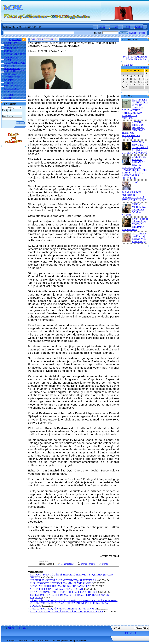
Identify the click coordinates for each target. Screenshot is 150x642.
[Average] (44, 561)
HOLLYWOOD (11, 88)
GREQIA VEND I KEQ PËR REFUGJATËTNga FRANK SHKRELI (63, 608)
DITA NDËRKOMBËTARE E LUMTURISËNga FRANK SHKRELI (63, 592)
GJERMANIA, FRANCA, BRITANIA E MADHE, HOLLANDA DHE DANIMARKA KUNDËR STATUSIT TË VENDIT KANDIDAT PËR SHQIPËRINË (134, 167)
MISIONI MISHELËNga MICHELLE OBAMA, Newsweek (134, 209)
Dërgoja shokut (87, 564)
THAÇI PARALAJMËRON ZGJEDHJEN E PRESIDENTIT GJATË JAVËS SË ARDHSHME (134, 191)
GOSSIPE (9, 94)
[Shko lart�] (131, 633)
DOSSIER (9, 80)
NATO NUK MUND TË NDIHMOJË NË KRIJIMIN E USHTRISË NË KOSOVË (135, 147)
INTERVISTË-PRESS (14, 54)
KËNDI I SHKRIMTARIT (12, 84)
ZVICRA (8, 51)
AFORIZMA (10, 91)
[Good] (45, 561)
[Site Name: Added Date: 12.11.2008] (14, 144)
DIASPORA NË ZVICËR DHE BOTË (14, 69)
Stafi (128, 27)
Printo (105, 564)
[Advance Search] (137, 32)
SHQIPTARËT (11, 57)
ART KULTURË (12, 77)
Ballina (102, 27)
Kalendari (128, 65)
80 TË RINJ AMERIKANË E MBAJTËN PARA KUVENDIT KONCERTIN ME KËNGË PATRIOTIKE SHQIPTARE (136, 59)
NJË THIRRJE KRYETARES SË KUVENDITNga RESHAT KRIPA (63, 580)
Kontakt (139, 27)
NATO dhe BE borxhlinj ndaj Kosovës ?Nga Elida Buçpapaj (139, 237)
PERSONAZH (11, 74)
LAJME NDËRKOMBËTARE (14, 61)
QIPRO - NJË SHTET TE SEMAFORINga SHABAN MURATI (60, 586)
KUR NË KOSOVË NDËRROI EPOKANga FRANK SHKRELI (61, 583)
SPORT (7, 98)
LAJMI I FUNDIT (13, 43)
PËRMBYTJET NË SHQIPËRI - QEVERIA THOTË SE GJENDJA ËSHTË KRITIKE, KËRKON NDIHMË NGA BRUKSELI (135, 108)
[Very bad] (40, 561)
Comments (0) (67, 564)
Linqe (115, 27)
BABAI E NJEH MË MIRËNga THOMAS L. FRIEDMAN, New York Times (135, 224)
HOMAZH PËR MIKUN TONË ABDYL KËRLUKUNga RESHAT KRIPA (66, 611)
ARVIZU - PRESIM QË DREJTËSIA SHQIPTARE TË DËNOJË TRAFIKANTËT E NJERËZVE (133, 130)
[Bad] (42, 561)
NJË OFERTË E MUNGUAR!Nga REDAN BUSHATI (56, 589)
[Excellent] (47, 561)
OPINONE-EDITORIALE (11, 47)
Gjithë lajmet (15, 39)
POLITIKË (9, 65)
